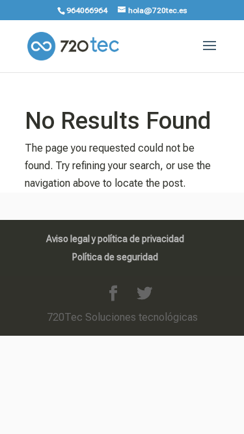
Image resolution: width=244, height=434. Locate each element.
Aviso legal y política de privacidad (115, 239)
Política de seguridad (115, 257)
